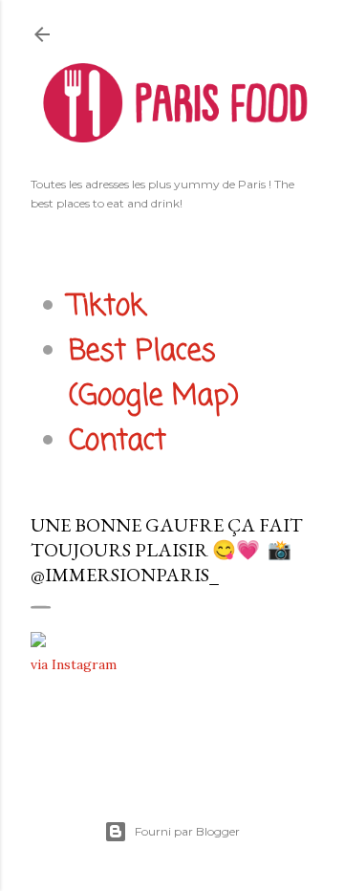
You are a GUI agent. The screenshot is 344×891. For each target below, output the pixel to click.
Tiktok (107, 307)
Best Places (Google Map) (154, 374)
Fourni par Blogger (187, 831)
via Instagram (74, 664)
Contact (117, 442)
